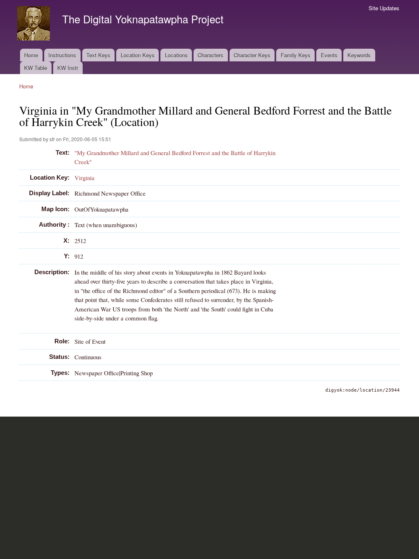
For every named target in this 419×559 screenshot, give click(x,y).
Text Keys (98, 55)
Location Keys (138, 55)
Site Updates (384, 8)
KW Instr (67, 68)
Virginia (84, 178)
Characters (210, 55)
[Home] (34, 24)
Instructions (62, 55)
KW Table (35, 68)
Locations (176, 55)
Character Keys (252, 55)
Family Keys (296, 55)
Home (31, 55)
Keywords (359, 55)
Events (329, 55)
